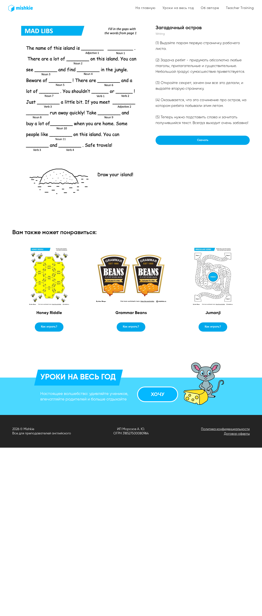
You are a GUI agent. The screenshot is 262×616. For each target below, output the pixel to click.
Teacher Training (240, 8)
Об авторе (210, 8)
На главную (146, 8)
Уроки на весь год (178, 8)
